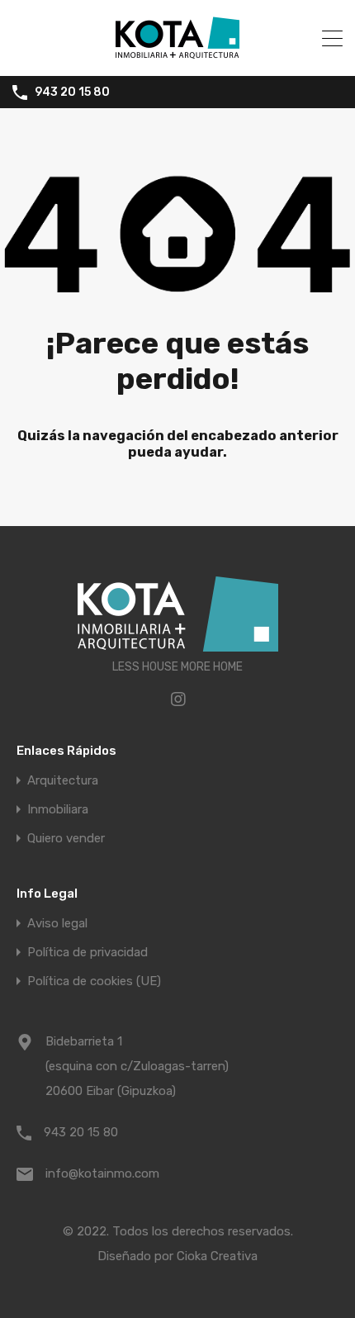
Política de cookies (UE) (94, 981)
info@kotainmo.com (102, 1173)
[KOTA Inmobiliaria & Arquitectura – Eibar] (177, 56)
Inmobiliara (57, 810)
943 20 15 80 (72, 92)
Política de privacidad (87, 952)
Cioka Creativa (217, 1256)
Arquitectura (62, 781)
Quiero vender (66, 838)
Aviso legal (57, 923)
